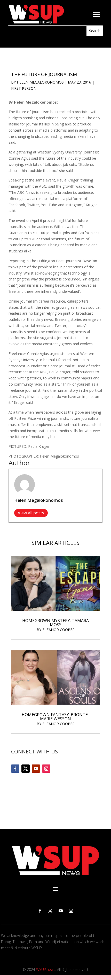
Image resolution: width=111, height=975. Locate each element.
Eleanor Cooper (58, 629)
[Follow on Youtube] (36, 768)
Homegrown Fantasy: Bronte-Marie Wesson (55, 717)
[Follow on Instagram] (46, 768)
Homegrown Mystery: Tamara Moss (55, 622)
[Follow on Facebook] (15, 768)
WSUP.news (45, 969)
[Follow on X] (25, 768)
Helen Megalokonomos (40, 82)
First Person (23, 88)
